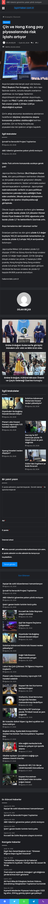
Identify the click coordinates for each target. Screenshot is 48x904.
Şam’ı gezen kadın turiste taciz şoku (20, 604)
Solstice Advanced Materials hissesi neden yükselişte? (34, 401)
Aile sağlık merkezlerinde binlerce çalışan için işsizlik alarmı (31, 746)
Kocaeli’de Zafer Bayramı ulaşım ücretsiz (30, 612)
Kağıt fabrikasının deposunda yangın (27, 656)
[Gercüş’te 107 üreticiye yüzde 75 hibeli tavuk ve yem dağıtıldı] (35, 427)
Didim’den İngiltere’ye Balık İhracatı (35, 464)
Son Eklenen (24, 575)
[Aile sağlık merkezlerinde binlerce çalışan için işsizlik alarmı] (10, 747)
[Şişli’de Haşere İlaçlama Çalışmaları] (10, 626)
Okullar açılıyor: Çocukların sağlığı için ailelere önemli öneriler (20, 757)
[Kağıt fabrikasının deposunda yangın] (10, 658)
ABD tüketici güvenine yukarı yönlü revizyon (24, 2)
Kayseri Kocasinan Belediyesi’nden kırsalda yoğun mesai (30, 779)
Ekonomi (16, 17)
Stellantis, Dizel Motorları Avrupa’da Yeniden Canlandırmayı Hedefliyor (31, 700)
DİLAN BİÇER (11, 43)
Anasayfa (8, 17)
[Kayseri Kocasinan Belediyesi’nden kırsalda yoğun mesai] (10, 780)
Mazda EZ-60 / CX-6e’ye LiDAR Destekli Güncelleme (31, 766)
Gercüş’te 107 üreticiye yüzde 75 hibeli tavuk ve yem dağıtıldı (34, 439)
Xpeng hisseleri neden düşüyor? (12, 451)
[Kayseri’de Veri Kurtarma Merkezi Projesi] (10, 689)
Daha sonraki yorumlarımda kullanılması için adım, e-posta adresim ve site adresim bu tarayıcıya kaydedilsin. (24, 553)
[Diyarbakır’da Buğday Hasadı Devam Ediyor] (12, 403)
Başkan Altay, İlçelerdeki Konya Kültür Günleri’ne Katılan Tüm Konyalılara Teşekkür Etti (23, 734)
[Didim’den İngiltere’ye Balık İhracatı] (35, 455)
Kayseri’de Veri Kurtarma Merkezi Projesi (30, 687)
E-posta (6, 530)
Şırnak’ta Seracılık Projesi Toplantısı (19, 141)
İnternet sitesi (7, 540)
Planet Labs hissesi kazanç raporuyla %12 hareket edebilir (12, 424)
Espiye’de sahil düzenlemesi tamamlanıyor (23, 583)
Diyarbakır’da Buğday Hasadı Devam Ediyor (12, 412)
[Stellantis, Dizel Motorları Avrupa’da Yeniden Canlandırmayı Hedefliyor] (10, 700)
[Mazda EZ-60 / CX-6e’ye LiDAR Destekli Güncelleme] (10, 769)
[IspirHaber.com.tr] (24, 7)
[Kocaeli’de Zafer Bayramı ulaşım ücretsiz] (10, 615)
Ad (4, 521)
